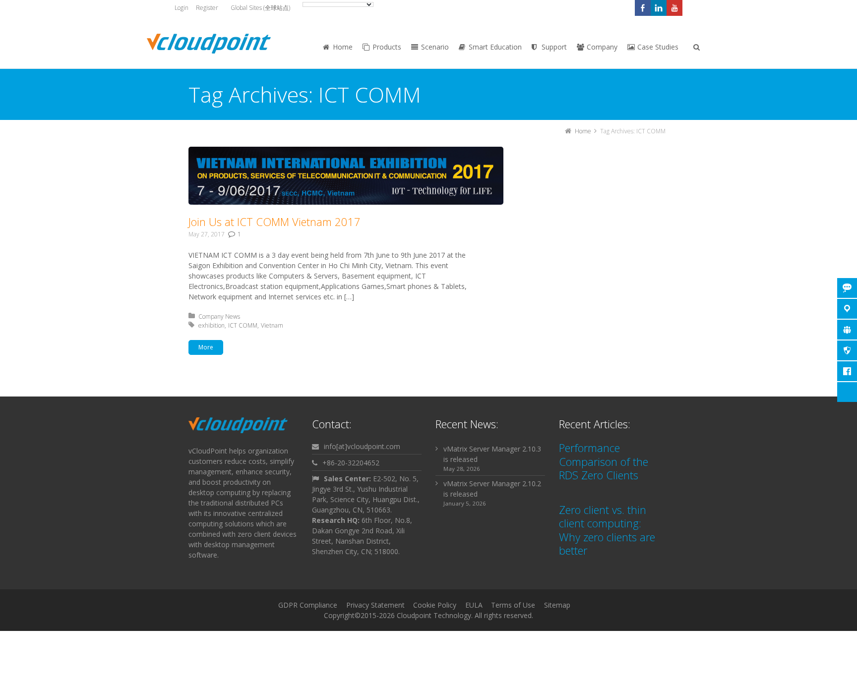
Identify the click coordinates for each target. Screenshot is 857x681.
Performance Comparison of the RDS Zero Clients (603, 461)
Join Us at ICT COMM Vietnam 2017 (274, 221)
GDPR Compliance (307, 605)
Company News (219, 316)
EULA (474, 605)
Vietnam (272, 325)
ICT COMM (242, 325)
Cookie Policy (434, 605)
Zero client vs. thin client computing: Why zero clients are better (607, 530)
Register (207, 7)
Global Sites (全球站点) (260, 7)
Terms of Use (513, 605)
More (205, 347)
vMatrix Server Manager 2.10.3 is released (492, 454)
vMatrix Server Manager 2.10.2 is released (492, 489)
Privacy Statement (375, 605)
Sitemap (557, 605)
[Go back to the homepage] (209, 44)
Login (181, 7)
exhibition (211, 325)
